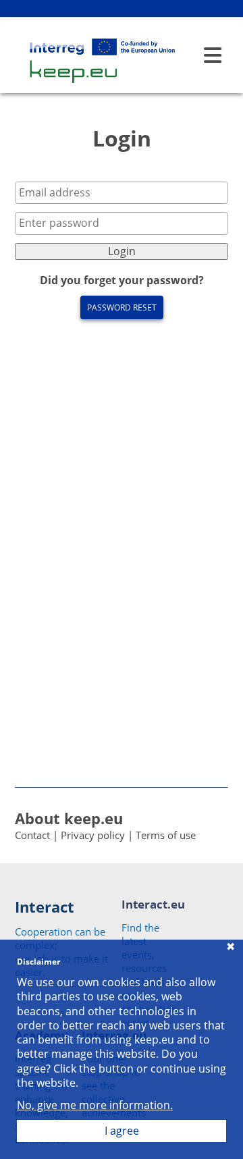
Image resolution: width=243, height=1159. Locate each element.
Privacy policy (93, 835)
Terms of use (166, 835)
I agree (122, 1130)
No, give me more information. (95, 1105)
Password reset (122, 307)
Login (122, 251)
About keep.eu (69, 818)
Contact (32, 835)
